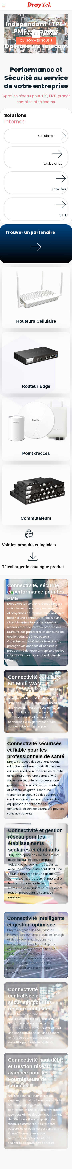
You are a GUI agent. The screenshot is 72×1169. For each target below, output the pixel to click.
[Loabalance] (57, 154)
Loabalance (53, 163)
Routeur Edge (36, 386)
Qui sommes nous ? (36, 40)
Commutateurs (36, 518)
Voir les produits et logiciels (29, 545)
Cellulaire (45, 136)
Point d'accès (36, 453)
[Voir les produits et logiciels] (29, 534)
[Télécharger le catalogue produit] (33, 556)
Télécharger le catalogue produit (33, 567)
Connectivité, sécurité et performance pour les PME (35, 592)
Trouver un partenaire (36, 258)
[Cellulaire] (61, 136)
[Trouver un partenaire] (36, 247)
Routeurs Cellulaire (36, 321)
